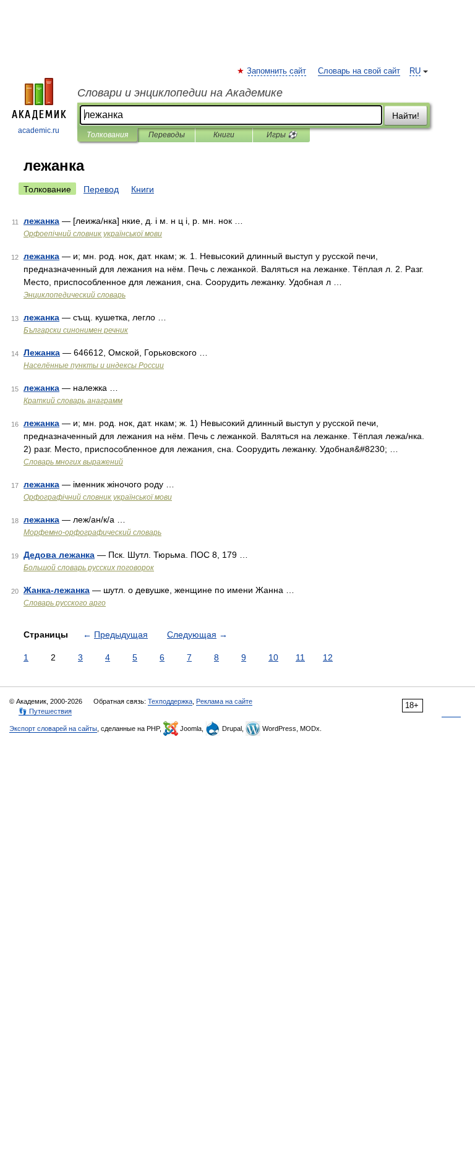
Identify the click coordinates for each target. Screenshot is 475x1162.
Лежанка (42, 352)
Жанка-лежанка (57, 590)
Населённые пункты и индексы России (94, 365)
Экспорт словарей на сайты (53, 728)
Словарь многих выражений (73, 462)
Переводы (166, 134)
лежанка (41, 221)
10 (273, 657)
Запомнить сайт (277, 71)
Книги (223, 134)
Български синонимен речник (76, 330)
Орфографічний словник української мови (98, 497)
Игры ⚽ (282, 134)
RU (415, 71)
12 (328, 657)
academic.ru (38, 130)
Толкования (107, 134)
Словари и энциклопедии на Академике (180, 93)
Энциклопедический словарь (75, 295)
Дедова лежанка (59, 555)
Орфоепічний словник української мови (93, 233)
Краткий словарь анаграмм (73, 400)
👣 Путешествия (45, 711)
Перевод (101, 189)
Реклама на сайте (224, 701)
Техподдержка (170, 701)
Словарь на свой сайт (359, 71)
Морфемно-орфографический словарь (92, 532)
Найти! (405, 116)
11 (300, 657)
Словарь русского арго (65, 603)
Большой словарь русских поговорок (89, 567)
